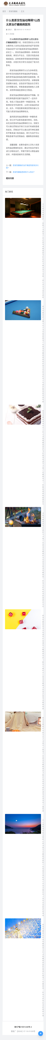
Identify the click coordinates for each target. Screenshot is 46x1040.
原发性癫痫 (13, 11)
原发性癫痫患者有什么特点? (23, 172)
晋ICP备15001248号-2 (23, 1027)
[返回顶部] (40, 1033)
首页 (4, 11)
